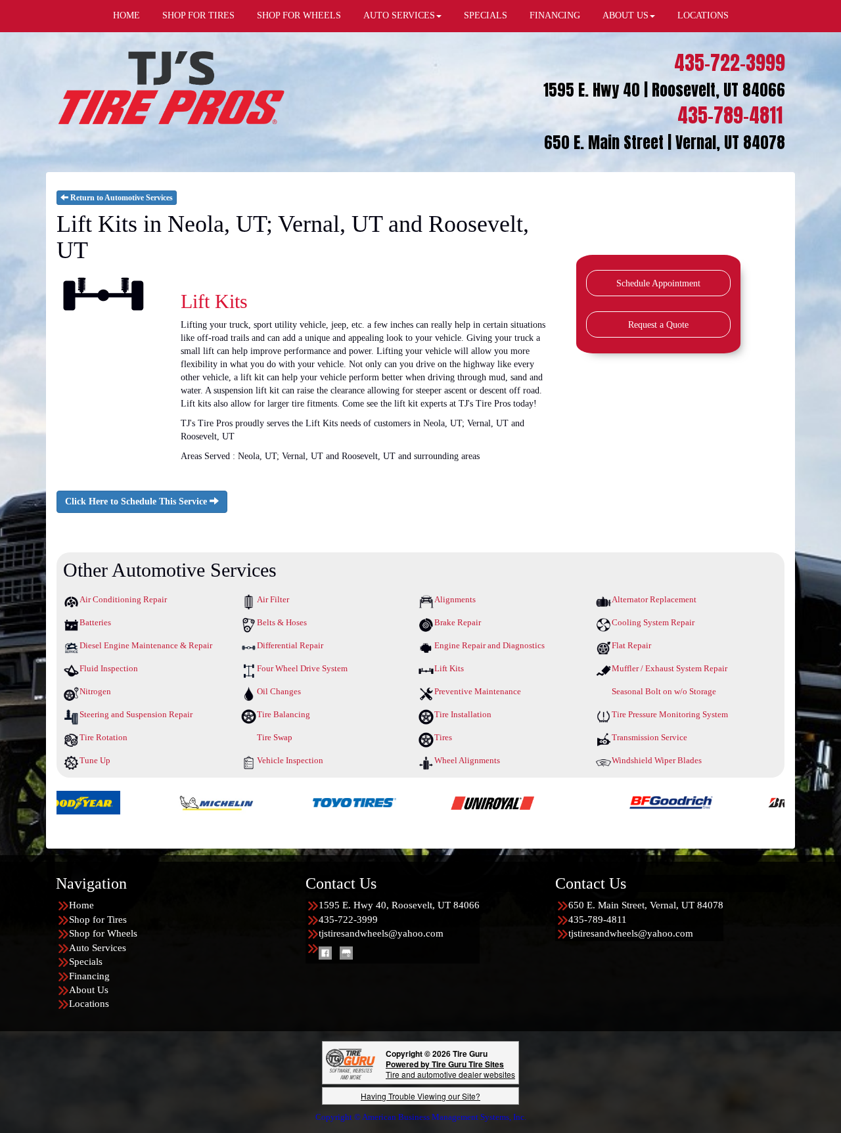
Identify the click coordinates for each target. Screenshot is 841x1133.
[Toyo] (291, 802)
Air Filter (273, 599)
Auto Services (97, 948)
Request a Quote (658, 325)
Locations (89, 1003)
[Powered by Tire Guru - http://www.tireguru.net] (350, 1063)
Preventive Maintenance (477, 691)
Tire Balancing (283, 714)
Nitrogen (95, 691)
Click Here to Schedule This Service (137, 501)
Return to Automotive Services (120, 197)
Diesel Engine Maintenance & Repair (146, 645)
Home (81, 905)
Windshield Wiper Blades (657, 760)
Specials (85, 961)
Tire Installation (462, 714)
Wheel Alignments (467, 760)
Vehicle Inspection (290, 760)
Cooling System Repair (653, 622)
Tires (443, 737)
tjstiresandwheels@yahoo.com (381, 933)
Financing (89, 976)
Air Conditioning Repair (123, 599)
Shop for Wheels (103, 933)
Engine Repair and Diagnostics (489, 645)
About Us (88, 990)
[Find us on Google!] (346, 952)
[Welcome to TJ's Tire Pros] (171, 87)
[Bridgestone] (746, 802)
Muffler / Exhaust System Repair (669, 668)
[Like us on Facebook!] (325, 952)
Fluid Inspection (109, 668)
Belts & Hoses (282, 622)
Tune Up (95, 760)
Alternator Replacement (654, 599)
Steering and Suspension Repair (136, 714)
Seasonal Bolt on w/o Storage (664, 691)
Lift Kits (449, 668)
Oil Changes (279, 691)
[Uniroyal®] (429, 802)
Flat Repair (631, 645)
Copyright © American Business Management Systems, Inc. (420, 1117)
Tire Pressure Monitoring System (670, 714)
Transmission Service (649, 737)
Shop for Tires (98, 919)
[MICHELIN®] (153, 802)
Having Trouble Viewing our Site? (420, 1095)
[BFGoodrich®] (608, 802)
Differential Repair (290, 645)
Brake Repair (457, 622)
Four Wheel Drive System (302, 668)
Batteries (95, 622)
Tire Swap (274, 737)
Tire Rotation (103, 737)
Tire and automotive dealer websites (450, 1069)
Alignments (455, 599)
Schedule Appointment (658, 283)
